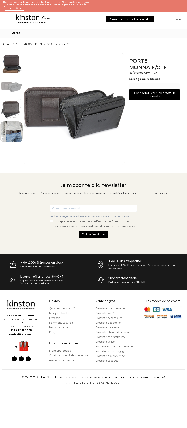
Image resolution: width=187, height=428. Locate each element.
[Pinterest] (28, 358)
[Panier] (172, 19)
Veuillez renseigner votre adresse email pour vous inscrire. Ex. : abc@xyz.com (89, 216)
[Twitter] (21, 358)
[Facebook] (14, 358)
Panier (178, 19)
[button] (14, 8)
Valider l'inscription (93, 234)
